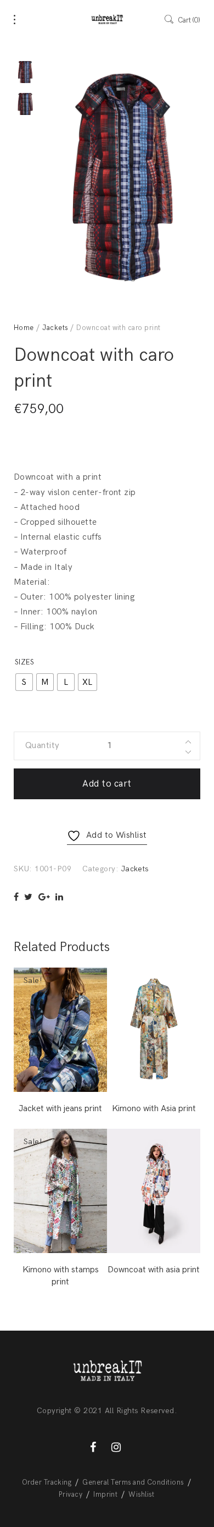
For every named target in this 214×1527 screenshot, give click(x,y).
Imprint (105, 1494)
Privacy (70, 1494)
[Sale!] (60, 1029)
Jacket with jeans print (60, 1108)
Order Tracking (47, 1482)
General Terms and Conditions (132, 1482)
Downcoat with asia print (154, 1270)
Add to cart (106, 783)
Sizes (24, 662)
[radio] (24, 682)
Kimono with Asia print (154, 1108)
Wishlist (141, 1494)
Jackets (54, 327)
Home (24, 327)
